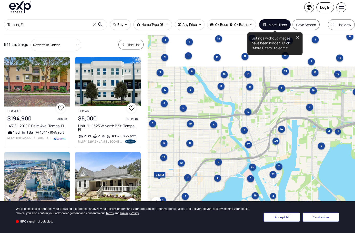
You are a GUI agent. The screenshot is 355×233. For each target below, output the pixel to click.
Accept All (281, 217)
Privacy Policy (129, 213)
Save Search (306, 24)
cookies (32, 209)
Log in (325, 7)
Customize (321, 217)
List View (344, 24)
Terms (110, 213)
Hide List (133, 44)
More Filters (278, 24)
